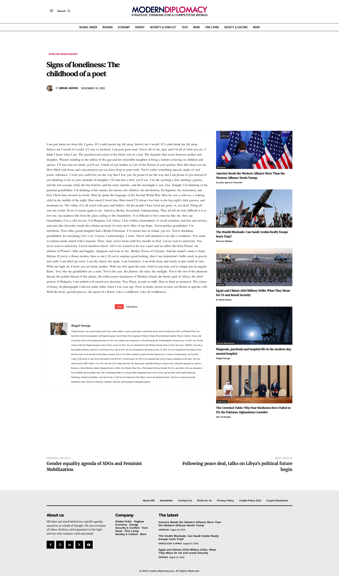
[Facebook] (50, 98)
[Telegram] (90, 98)
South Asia (221, 402)
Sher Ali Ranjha (223, 417)
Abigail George (68, 88)
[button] (64, 11)
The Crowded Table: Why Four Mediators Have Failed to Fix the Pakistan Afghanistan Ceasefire (253, 410)
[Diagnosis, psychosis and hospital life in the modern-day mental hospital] (254, 326)
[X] (58, 98)
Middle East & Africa (226, 226)
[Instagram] (60, 544)
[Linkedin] (74, 98)
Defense (220, 284)
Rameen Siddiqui (224, 241)
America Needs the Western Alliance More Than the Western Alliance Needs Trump (250, 175)
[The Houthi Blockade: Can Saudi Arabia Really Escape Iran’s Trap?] (254, 208)
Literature (131, 306)
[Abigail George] (50, 88)
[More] (99, 98)
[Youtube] (89, 544)
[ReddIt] (82, 98)
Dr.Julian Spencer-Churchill (229, 182)
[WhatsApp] (66, 98)
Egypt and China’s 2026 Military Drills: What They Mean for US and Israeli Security (187, 551)
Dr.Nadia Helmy (223, 299)
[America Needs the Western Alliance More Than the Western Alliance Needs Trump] (254, 150)
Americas (221, 167)
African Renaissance (63, 54)
